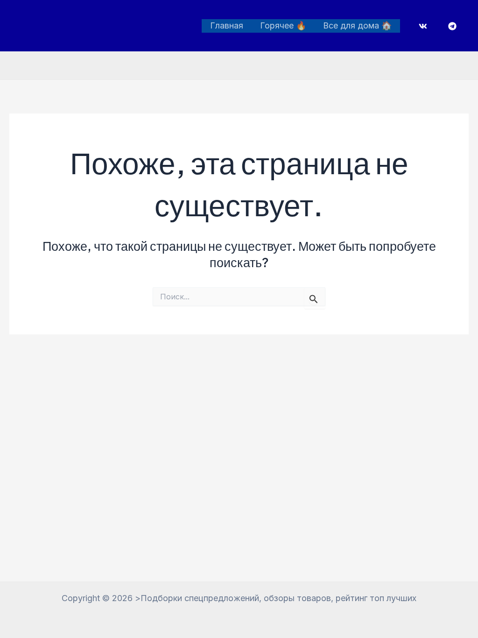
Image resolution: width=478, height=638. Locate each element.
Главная (226, 25)
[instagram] (424, 26)
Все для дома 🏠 (357, 25)
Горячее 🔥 (283, 25)
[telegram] (454, 26)
